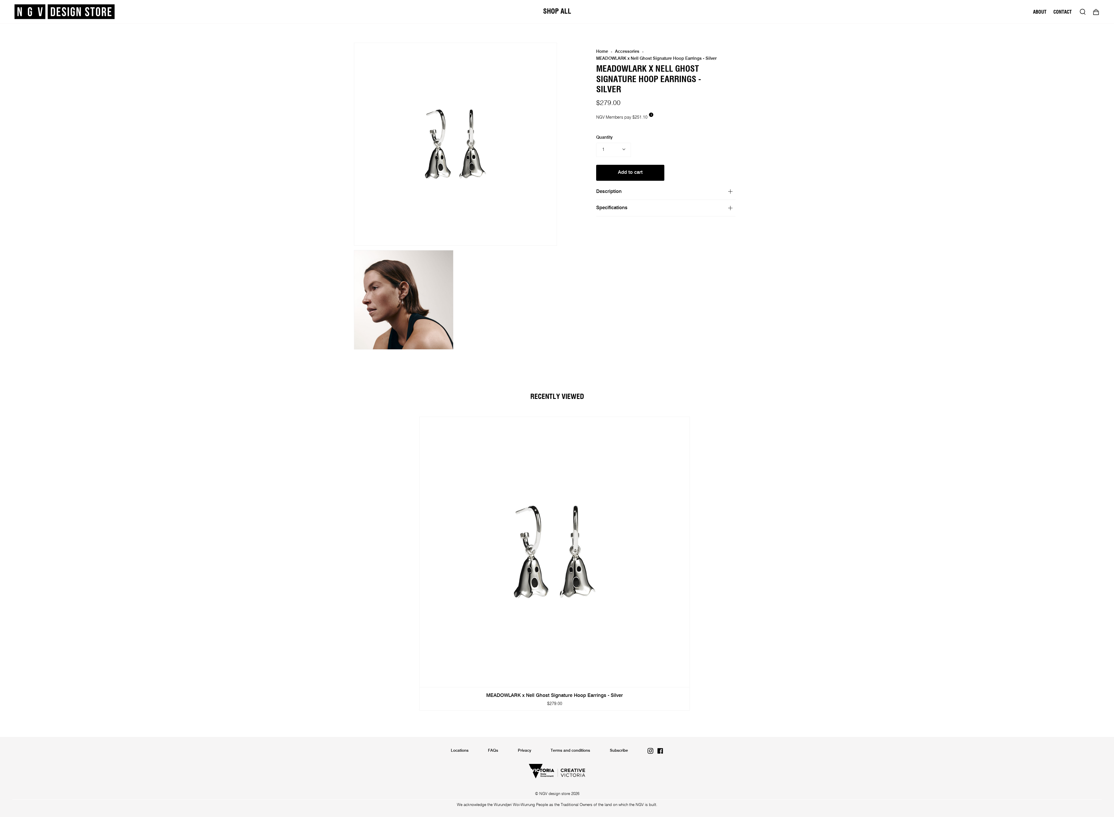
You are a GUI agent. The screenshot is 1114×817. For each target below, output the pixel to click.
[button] (557, 12)
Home (602, 52)
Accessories (627, 52)
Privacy (524, 751)
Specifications (611, 207)
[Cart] (1096, 12)
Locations (460, 751)
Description (609, 191)
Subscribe (619, 751)
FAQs (493, 751)
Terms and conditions (570, 751)
